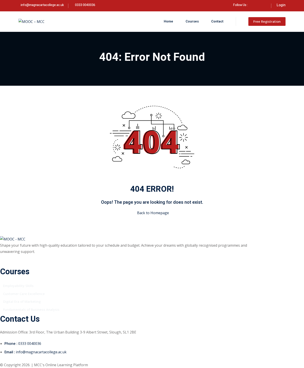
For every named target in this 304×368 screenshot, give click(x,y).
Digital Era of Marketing (22, 301)
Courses (192, 21)
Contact (217, 21)
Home (168, 21)
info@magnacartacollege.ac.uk (42, 5)
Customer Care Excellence (24, 293)
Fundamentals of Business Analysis (31, 309)
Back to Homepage (153, 212)
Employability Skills (18, 285)
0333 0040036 (85, 5)
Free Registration (267, 21)
